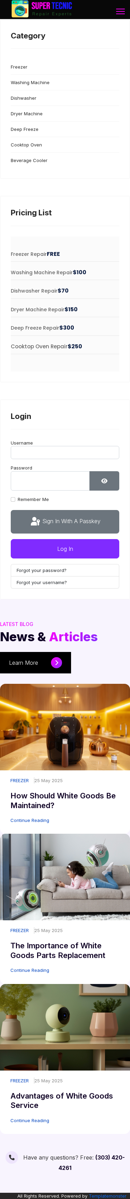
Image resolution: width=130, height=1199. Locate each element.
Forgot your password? (42, 570)
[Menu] (120, 11)
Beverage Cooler (29, 160)
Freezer (19, 67)
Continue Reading (29, 820)
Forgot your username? (42, 582)
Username (22, 443)
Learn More (24, 662)
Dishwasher (23, 98)
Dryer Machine (27, 113)
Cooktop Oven (26, 144)
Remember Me (33, 499)
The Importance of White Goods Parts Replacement (57, 950)
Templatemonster (108, 1196)
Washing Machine (30, 82)
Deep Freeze (24, 129)
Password (21, 468)
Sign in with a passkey (71, 521)
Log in (65, 548)
